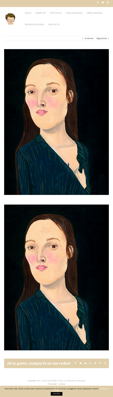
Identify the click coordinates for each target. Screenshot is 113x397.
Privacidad (52, 384)
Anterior (89, 38)
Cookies (61, 384)
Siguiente (101, 38)
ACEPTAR (56, 394)
